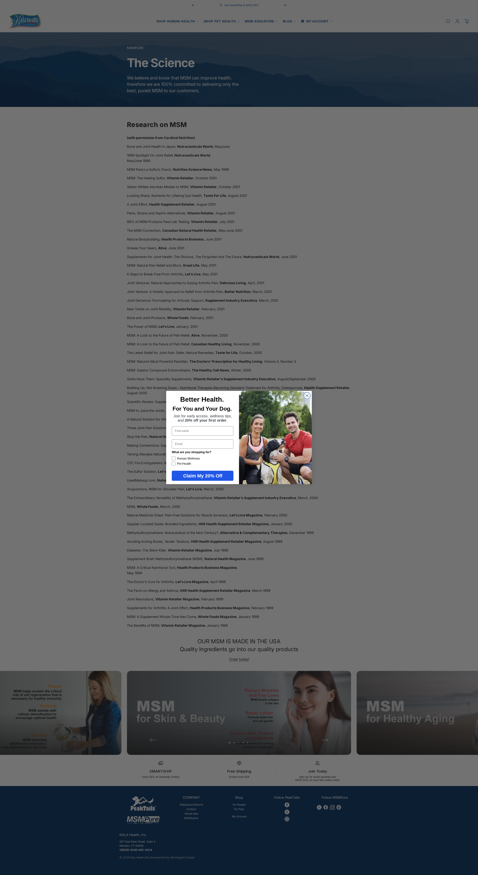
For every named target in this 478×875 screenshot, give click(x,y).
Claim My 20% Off (202, 475)
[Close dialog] (307, 395)
